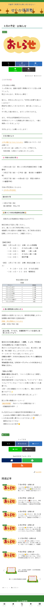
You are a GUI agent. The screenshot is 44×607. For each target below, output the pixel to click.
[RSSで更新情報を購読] (22, 465)
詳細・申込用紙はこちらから (12, 321)
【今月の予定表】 (9, 190)
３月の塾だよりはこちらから (12, 142)
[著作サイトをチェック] (12, 460)
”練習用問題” (6, 403)
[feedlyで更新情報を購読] (32, 460)
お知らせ (6, 435)
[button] (28, 69)
